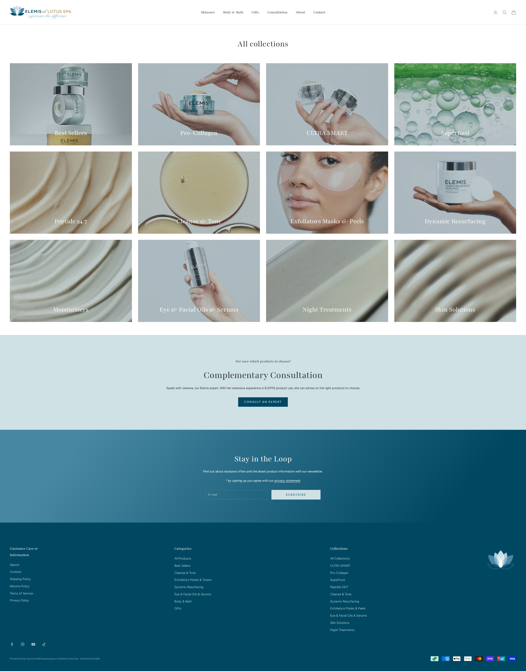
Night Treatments (342, 630)
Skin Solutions (339, 623)
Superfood (337, 580)
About (300, 12)
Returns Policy (19, 586)
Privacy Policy (19, 600)
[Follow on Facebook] (12, 644)
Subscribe (480, 653)
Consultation (277, 12)
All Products (182, 558)
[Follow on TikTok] (44, 644)
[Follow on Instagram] (23, 644)
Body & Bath (233, 12)
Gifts (255, 12)
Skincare (208, 12)
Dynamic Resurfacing (188, 587)
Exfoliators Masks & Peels (347, 608)
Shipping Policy (20, 579)
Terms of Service (21, 593)
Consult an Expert (263, 402)
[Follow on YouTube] (33, 644)
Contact (319, 12)
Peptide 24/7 (339, 587)
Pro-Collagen (339, 573)
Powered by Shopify (90, 658)
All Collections (340, 558)
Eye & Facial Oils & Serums (192, 594)
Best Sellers (182, 566)
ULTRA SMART (340, 566)
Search (14, 565)
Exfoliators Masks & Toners (192, 580)
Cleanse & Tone (185, 573)
